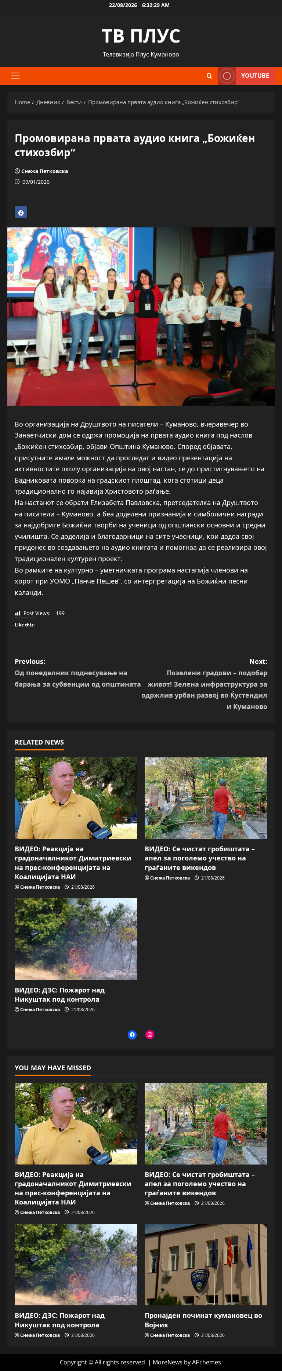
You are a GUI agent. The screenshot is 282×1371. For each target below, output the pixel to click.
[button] (15, 76)
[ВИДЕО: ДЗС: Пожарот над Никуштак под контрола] (76, 939)
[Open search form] (209, 76)
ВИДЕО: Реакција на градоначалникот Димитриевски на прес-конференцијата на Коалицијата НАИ (73, 862)
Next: (204, 683)
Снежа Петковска (44, 171)
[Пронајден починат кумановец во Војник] (206, 1265)
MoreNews (167, 1362)
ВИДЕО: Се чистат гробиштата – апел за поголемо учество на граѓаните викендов (200, 857)
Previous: (78, 672)
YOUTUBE (255, 76)
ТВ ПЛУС (141, 35)
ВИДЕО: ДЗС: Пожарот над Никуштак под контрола (60, 994)
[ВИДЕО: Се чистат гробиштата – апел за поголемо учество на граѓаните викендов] (206, 798)
